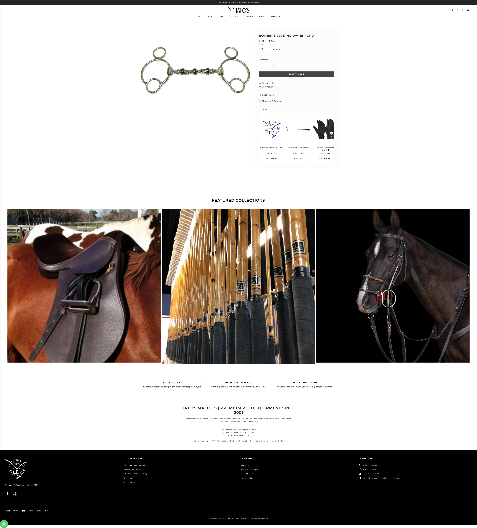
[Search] (452, 10)
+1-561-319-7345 (369, 469)
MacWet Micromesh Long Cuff (325, 149)
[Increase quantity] (271, 65)
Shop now (84, 289)
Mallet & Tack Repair (249, 469)
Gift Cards (127, 478)
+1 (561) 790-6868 (370, 465)
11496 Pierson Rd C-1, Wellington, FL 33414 (381, 478)
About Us (245, 465)
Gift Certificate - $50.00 (271, 148)
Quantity (263, 60)
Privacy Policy (247, 478)
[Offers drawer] (463, 10)
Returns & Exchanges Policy (135, 474)
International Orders (132, 469)
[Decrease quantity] (261, 65)
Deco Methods (247, 474)
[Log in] (457, 10)
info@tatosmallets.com (373, 474)
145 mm (276, 49)
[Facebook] (7, 493)
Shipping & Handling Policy (135, 465)
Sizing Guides (129, 482)
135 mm (264, 49)
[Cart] (468, 10)
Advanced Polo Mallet (298, 148)
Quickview (271, 158)
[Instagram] (14, 493)
